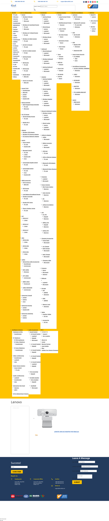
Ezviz (14, 43)
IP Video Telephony (19, 342)
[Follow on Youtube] (93, 2)
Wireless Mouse (47, 37)
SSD (44, 290)
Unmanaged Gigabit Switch (30, 162)
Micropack (46, 23)
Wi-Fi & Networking (25, 13)
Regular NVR (77, 44)
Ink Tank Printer (63, 35)
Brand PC (93, 15)
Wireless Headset (47, 99)
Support (45, 334)
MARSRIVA (16, 74)
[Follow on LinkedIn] (90, 2)
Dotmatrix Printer (64, 40)
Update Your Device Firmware (50, 350)
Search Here (37, 6)
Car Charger (46, 246)
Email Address (76, 471)
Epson (44, 270)
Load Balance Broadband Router (31, 194)
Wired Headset (47, 89)
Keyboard (44, 49)
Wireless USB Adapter (29, 132)
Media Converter (47, 143)
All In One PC (94, 21)
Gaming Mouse (47, 17)
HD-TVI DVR (77, 35)
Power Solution (45, 185)
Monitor (93, 26)
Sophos (25, 96)
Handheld (33, 386)
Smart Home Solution (19, 366)
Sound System (34, 332)
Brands (14, 13)
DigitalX (46, 216)
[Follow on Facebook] (84, 2)
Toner (59, 54)
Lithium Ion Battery (48, 205)
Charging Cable (47, 260)
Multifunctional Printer (65, 23)
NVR (74, 42)
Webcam (43, 278)
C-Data (15, 35)
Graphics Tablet (47, 314)
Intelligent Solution (17, 330)
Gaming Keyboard (48, 67)
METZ (14, 72)
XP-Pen (15, 66)
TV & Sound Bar (34, 372)
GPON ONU (26, 246)
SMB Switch (77, 102)
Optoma (15, 19)
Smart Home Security (78, 54)
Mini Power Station (48, 187)
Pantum (15, 29)
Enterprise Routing (27, 305)
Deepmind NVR (78, 50)
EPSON (15, 27)
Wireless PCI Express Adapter (31, 134)
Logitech (15, 21)
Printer (60, 15)
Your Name (75, 462)
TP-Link (15, 15)
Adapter (24, 130)
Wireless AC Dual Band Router (31, 25)
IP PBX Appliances (19, 340)
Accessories (46, 320)
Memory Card (46, 304)
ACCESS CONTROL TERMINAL (82, 68)
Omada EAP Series (28, 202)
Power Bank (46, 240)
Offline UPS (46, 222)
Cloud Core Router (28, 80)
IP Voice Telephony (19, 348)
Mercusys (26, 21)
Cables (23, 259)
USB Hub (45, 151)
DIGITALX (15, 31)
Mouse (43, 15)
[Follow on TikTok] (95, 2)
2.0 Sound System (36, 334)
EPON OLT (25, 218)
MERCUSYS (16, 52)
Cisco (14, 70)
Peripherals (43, 13)
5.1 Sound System (36, 362)
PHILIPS (15, 58)
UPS (42, 212)
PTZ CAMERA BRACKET (80, 92)
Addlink (15, 41)
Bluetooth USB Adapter (49, 163)
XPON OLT (25, 230)
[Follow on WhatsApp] (97, 2)
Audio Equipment (33, 330)
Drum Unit (61, 68)
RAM (44, 298)
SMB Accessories (26, 180)
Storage (43, 288)
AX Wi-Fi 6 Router (27, 45)
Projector (44, 268)
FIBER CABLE (26, 281)
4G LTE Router (25, 114)
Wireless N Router (28, 17)
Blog (43, 348)
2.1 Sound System (36, 344)
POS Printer (62, 46)
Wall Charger (46, 248)
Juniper (15, 48)
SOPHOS (15, 62)
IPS (43, 199)
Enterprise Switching (27, 313)
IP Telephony (16, 338)
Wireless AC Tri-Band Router (30, 33)
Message (74, 478)
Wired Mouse (46, 27)
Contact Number (76, 466)
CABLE (75, 74)
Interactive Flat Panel (19, 386)
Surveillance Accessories (79, 66)
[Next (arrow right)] (2, 520)
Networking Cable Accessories (31, 262)
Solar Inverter (46, 193)
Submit (77, 482)
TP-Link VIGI (78, 25)
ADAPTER (76, 86)
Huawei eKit (16, 68)
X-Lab (14, 64)
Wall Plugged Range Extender (31, 104)
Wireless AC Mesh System (30, 39)
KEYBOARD (77, 80)
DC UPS (45, 214)
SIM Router (26, 62)
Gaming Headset (47, 79)
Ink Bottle (60, 74)
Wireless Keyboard (48, 59)
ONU (23, 238)
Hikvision (15, 17)
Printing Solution (61, 13)
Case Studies (45, 346)
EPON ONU (26, 252)
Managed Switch (27, 150)
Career (43, 342)
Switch (23, 140)
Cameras (75, 15)
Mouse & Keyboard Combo (48, 111)
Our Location (46, 336)
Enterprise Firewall (27, 295)
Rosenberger (16, 60)
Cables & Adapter (46, 135)
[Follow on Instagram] (88, 2)
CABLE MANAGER (27, 287)
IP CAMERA (77, 56)
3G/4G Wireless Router (29, 116)
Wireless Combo (47, 113)
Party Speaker (34, 380)
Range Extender (26, 102)
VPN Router (26, 68)
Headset (43, 77)
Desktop (92, 13)
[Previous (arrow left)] (0, 520)
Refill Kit (60, 62)
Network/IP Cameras (79, 23)
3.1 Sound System (36, 350)
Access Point (25, 88)
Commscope (16, 39)
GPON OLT (25, 224)
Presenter (44, 177)
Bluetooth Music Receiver (50, 169)
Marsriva (46, 189)
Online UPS (46, 230)
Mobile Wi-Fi (26, 122)
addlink (46, 292)
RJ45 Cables (26, 270)
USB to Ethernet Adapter (49, 157)
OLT (23, 216)
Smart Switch (26, 142)
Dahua (15, 77)
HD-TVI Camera (78, 17)
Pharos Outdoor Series (29, 208)
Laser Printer (62, 29)
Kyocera (15, 50)
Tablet (43, 312)
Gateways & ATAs (18, 332)
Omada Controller (28, 196)
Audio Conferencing (18, 375)
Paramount (16, 56)
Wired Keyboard (47, 51)
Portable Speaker (34, 378)
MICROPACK (16, 25)
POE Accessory (27, 182)
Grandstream (16, 23)
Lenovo (15, 37)
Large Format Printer (64, 17)
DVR (74, 32)
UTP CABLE (26, 276)
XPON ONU (26, 240)
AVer (14, 33)
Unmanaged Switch (28, 168)
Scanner (60, 76)
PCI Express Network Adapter (31, 136)
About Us (44, 340)
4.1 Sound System (36, 356)
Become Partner (46, 344)
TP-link (26, 53)
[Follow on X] (86, 2)
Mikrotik (15, 54)
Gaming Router (27, 57)
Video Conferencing (18, 356)
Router (23, 15)
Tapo (76, 58)
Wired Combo (46, 123)
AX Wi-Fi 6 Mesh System (29, 51)
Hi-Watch (15, 46)
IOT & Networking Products (20, 394)
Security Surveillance (77, 13)
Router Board (26, 74)
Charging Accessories (47, 238)
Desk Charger (46, 254)
